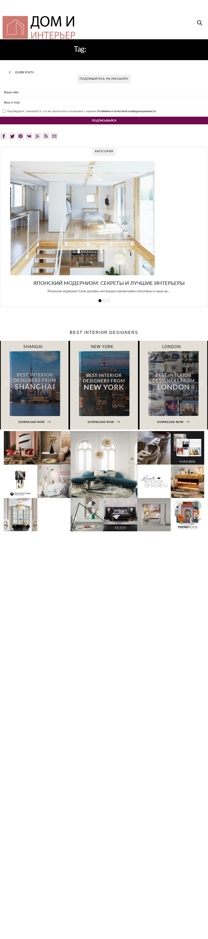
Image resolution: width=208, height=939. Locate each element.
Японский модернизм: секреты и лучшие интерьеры (104, 283)
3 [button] (108, 300)
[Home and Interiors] (84, 25)
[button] (202, 383)
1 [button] (99, 300)
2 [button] (104, 300)
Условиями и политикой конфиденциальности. (127, 111)
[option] (104, 230)
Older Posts (24, 72)
